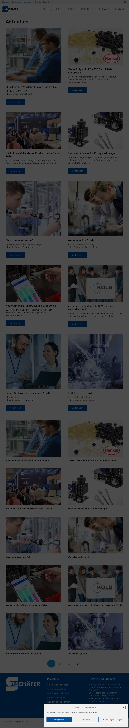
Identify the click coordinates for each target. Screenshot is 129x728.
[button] (124, 707)
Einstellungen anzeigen (112, 719)
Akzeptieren (59, 719)
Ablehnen (86, 719)
